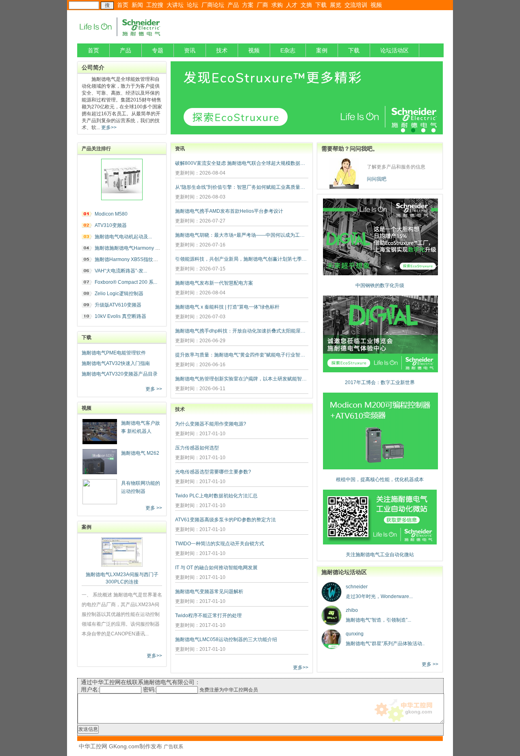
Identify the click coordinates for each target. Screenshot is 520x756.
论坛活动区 (394, 50)
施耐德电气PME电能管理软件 (114, 353)
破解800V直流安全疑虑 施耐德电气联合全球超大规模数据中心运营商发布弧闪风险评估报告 (241, 163)
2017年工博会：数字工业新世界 (380, 382)
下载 (321, 5)
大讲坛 (175, 5)
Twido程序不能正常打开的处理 (208, 615)
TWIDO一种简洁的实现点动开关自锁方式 (219, 543)
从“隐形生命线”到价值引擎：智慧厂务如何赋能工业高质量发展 (241, 187)
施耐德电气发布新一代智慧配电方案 (214, 283)
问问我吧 (376, 179)
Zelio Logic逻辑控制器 (119, 293)
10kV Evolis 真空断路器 (120, 316)
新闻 (137, 5)
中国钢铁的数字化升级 (379, 285)
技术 (222, 50)
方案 (248, 5)
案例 (321, 50)
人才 (291, 5)
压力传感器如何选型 (197, 448)
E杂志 (287, 50)
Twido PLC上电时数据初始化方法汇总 (216, 496)
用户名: (90, 689)
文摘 (306, 5)
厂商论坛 (213, 5)
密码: (149, 689)
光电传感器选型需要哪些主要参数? (213, 472)
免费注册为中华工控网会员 (228, 690)
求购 (277, 5)
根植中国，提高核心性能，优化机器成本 (380, 479)
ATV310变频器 (111, 225)
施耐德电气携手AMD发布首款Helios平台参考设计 (229, 211)
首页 (122, 5)
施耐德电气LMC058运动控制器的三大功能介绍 (226, 639)
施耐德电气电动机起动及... (123, 237)
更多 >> (153, 389)
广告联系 (173, 747)
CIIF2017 (307, 97)
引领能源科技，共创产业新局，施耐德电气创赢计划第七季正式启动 (241, 259)
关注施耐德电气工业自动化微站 (380, 554)
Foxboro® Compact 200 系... (126, 282)
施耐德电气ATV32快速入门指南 (116, 363)
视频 (376, 5)
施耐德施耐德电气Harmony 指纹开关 (135, 248)
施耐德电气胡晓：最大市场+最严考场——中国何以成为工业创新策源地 (241, 235)
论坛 (192, 5)
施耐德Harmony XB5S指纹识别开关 (134, 259)
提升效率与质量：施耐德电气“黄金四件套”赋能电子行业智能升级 (241, 355)
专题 (157, 50)
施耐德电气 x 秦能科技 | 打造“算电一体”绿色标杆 (227, 307)
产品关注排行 (96, 148)
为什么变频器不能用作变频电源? (210, 424)
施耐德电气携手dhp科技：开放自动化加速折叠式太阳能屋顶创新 (241, 331)
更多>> (108, 127)
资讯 (189, 50)
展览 (335, 5)
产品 (233, 5)
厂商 (262, 5)
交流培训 (355, 5)
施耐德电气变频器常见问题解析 (209, 591)
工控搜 (154, 5)
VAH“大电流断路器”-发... (121, 271)
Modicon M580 (111, 214)
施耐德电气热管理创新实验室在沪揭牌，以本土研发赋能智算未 (241, 379)
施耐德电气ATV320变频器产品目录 (120, 374)
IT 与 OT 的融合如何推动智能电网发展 (216, 567)
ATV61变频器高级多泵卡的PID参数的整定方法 (225, 520)
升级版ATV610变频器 (118, 305)
